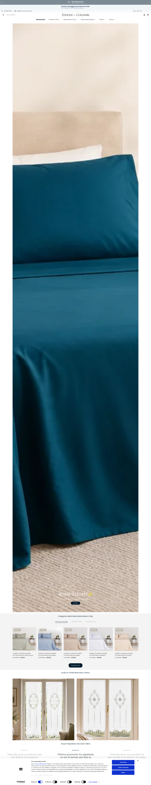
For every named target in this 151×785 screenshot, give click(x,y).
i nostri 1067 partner (40, 764)
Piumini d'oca (53, 19)
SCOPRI (75, 603)
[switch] (55, 782)
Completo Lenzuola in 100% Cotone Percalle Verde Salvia (23, 654)
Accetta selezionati (123, 767)
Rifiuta (123, 772)
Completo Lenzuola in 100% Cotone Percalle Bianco (98, 654)
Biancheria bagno (87, 19)
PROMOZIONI (40, 19)
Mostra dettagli (93, 782)
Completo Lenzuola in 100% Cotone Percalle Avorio (124, 654)
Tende (101, 19)
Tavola (111, 19)
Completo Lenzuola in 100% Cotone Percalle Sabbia (73, 654)
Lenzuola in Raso (76, 621)
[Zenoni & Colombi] (75, 15)
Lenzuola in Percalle (61, 621)
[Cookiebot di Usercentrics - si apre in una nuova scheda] (21, 782)
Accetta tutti (123, 762)
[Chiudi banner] (137, 760)
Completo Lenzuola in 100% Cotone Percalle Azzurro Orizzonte (47, 654)
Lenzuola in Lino (91, 621)
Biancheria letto (69, 19)
